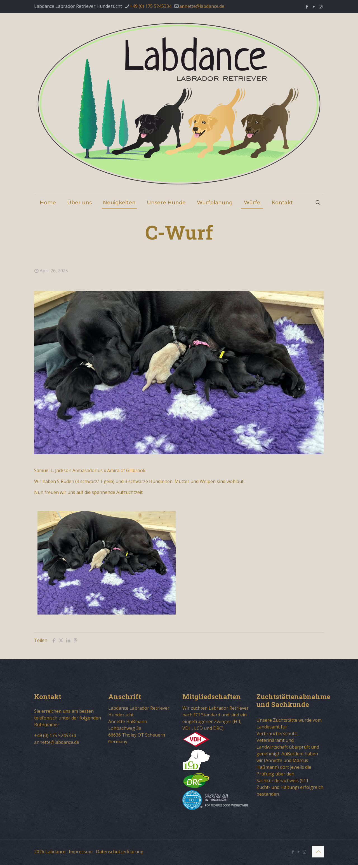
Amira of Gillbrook (126, 470)
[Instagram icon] (321, 6)
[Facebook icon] (307, 6)
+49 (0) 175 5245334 (150, 6)
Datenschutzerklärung (119, 851)
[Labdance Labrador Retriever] (179, 103)
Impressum (81, 851)
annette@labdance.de (201, 6)
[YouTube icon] (314, 6)
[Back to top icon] (318, 851)
